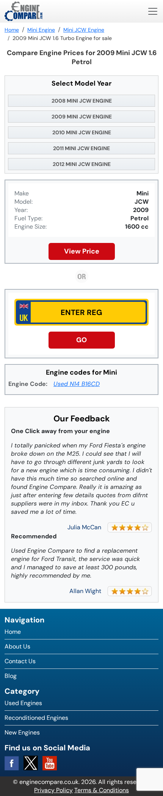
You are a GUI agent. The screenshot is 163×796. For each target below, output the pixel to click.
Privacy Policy (53, 790)
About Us (17, 646)
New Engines (22, 732)
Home (13, 632)
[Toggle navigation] (152, 11)
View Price (81, 251)
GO (81, 339)
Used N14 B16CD (76, 384)
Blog (11, 676)
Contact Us (20, 661)
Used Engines (23, 703)
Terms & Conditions (101, 790)
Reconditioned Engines (36, 718)
